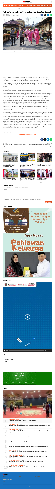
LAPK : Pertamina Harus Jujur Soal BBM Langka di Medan (21, 436)
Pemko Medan (8, 366)
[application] (27, 317)
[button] (27, 317)
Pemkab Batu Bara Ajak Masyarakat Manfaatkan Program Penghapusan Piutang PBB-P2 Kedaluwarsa (27, 164)
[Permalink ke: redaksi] (4, 15)
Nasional (10, 450)
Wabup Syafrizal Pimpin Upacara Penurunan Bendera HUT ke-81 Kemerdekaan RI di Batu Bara (10, 179)
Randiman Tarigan (9, 363)
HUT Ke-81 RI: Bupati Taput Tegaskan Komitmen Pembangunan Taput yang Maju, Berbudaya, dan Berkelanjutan (44, 180)
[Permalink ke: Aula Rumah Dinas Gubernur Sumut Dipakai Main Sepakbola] (27, 404)
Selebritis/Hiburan (16, 460)
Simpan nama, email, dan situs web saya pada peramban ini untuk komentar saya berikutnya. (22, 199)
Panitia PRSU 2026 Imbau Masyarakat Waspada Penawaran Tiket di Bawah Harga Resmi (28, 446)
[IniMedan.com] (27, 1)
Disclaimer (37, 476)
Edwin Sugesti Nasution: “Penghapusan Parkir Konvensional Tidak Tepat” (40, 145)
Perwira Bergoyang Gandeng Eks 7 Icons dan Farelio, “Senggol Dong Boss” (26, 461)
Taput (17, 439)
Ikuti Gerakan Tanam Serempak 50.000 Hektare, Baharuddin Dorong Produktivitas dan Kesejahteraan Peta (10, 164)
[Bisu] (48, 350)
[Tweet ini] (44, 15)
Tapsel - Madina (19, 455)
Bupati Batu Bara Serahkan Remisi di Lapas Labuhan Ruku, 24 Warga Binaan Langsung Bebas (27, 179)
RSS (5, 481)
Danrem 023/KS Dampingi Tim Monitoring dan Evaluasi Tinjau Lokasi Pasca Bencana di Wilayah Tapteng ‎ (28, 431)
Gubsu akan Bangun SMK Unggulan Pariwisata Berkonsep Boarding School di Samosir (28, 451)
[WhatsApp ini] (51, 15)
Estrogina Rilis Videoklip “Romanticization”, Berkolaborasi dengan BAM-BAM (14, 145)
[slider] (26, 350)
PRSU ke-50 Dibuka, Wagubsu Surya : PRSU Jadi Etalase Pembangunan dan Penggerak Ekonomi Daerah (28, 467)
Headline (10, 419)
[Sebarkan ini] (41, 15)
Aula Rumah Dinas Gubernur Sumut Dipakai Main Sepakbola (22, 420)
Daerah (10, 424)
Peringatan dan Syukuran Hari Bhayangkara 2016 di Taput (22, 441)
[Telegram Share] (47, 15)
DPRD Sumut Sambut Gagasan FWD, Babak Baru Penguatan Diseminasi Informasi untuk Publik (28, 5)
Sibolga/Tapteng (15, 424)
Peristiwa (17, 419)
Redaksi (4, 476)
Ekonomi (10, 445)
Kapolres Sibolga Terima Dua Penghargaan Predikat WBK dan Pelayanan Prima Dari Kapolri (29, 425)
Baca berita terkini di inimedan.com (27, 134)
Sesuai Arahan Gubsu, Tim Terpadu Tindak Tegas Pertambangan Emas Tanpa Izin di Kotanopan (28, 457)
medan (6, 356)
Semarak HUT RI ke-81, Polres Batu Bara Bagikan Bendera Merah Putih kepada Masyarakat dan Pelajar (44, 164)
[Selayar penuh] (50, 350)
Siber (20, 476)
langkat (7, 361)
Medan (13, 419)
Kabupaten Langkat (9, 359)
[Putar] (4, 350)
